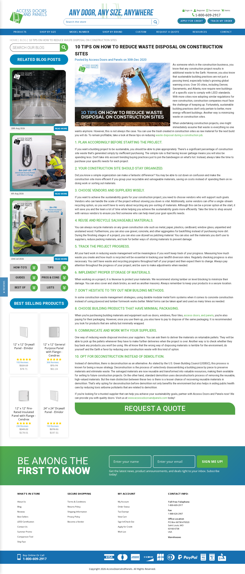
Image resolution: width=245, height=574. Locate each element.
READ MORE (61, 128)
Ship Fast (21, 541)
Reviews (21, 511)
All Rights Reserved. (145, 568)
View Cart (122, 516)
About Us (21, 501)
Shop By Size (48, 32)
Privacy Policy (74, 516)
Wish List (122, 531)
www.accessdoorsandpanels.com (147, 398)
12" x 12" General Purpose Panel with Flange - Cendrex (54, 350)
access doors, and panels (199, 315)
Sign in (188, 10)
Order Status (124, 506)
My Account (123, 501)
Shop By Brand (112, 32)
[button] (4, 287)
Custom (141, 32)
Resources (200, 32)
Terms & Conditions (77, 501)
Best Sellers (22, 516)
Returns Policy (74, 506)
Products (20, 32)
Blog (19, 506)
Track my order (221, 21)
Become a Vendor (76, 521)
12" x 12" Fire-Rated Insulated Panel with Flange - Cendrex (24, 414)
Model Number (79, 32)
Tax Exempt (214, 10)
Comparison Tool (25, 536)
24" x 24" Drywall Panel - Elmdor (54, 410)
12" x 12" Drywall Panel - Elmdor (23, 346)
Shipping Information (77, 511)
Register (201, 10)
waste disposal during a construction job (179, 135)
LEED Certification (25, 521)
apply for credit (191, 21)
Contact (226, 32)
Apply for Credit (125, 526)
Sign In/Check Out (126, 521)
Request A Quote (167, 32)
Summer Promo (24, 531)
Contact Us (22, 526)
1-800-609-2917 (208, 15)
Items (227, 10)
